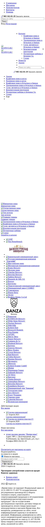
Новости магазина (12, 456)
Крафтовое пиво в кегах (16, 79)
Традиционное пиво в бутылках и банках (33, 41)
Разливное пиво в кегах (16, 81)
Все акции (5, 408)
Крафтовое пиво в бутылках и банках (32, 37)
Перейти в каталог (9, 235)
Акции (9, 76)
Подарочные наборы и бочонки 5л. (33, 55)
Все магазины (7, 430)
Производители (12, 479)
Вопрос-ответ (12, 477)
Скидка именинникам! (16, 417)
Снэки (26, 58)
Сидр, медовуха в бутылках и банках (32, 46)
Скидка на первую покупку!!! (18, 424)
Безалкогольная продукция (30, 50)
